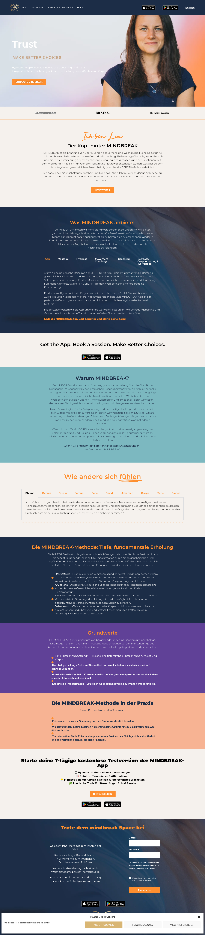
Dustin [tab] (63, 493)
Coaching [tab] (124, 259)
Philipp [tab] (29, 493)
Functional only (142, 925)
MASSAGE (38, 7)
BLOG (80, 7)
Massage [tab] (63, 259)
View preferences (181, 925)
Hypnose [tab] (81, 259)
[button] (198, 916)
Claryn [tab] (145, 493)
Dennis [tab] (46, 493)
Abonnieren (144, 890)
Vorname (134, 849)
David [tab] (109, 493)
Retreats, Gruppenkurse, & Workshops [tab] (147, 261)
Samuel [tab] (79, 493)
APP (24, 7)
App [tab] (47, 259)
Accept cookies (104, 925)
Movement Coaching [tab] (101, 260)
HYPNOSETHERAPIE (60, 7)
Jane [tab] (95, 493)
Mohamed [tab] (127, 493)
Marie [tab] (160, 493)
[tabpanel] (102, 297)
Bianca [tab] (176, 493)
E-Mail (132, 837)
